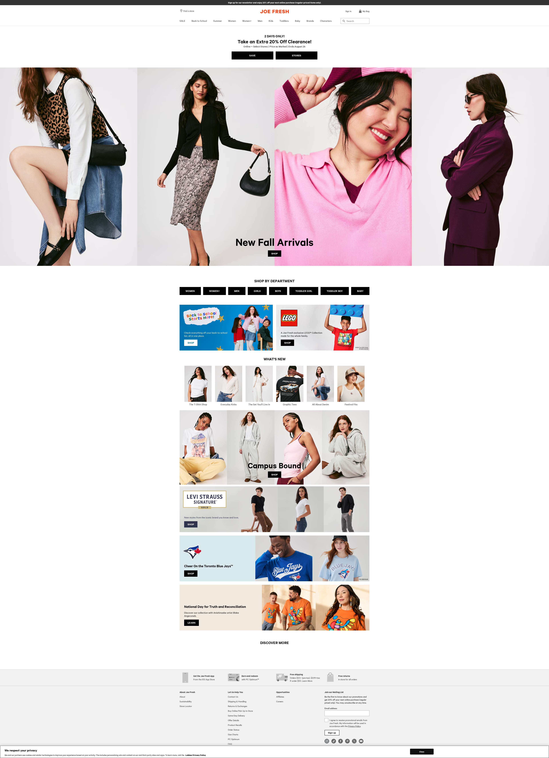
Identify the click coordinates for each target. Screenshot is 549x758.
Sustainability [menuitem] (186, 701)
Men (260, 20)
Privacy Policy (354, 726)
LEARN (191, 622)
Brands (310, 20)
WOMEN (190, 291)
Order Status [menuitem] (233, 729)
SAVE (252, 55)
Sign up (332, 732)
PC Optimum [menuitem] (233, 739)
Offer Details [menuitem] (233, 720)
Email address (331, 708)
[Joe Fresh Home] (274, 11)
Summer (217, 20)
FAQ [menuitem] (230, 743)
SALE (182, 20)
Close (421, 751)
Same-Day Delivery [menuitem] (236, 715)
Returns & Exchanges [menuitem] (237, 706)
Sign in (348, 11)
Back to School (199, 20)
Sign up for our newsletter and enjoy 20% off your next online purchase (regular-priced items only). (274, 2)
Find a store (188, 10)
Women (232, 20)
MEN (236, 291)
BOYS (278, 291)
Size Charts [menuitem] (233, 734)
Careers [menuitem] (279, 701)
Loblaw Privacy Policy (195, 755)
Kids (271, 20)
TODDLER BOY (335, 291)
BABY (360, 291)
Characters (326, 20)
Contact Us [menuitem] (233, 696)
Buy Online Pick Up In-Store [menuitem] (240, 710)
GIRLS (257, 291)
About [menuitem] (182, 696)
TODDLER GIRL (303, 291)
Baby (297, 20)
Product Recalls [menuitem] (235, 725)
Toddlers (284, 20)
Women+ (246, 20)
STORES (296, 55)
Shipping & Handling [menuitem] (237, 701)
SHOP (274, 253)
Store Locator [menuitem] (186, 706)
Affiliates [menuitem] (280, 696)
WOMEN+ (214, 291)
